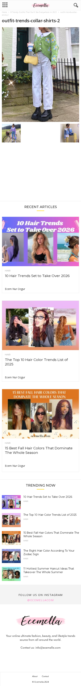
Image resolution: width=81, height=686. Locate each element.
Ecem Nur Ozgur (15, 289)
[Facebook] (28, 655)
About (34, 676)
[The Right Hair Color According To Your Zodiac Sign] (11, 556)
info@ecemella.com (48, 647)
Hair (8, 271)
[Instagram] (36, 655)
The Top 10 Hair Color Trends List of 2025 (49, 514)
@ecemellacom (40, 600)
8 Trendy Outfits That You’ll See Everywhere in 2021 (34, 12)
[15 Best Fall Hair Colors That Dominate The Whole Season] (40, 414)
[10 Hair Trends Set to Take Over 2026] (40, 241)
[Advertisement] (40, 173)
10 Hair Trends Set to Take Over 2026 (37, 276)
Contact (45, 676)
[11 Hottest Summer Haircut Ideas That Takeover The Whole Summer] (11, 574)
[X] (45, 655)
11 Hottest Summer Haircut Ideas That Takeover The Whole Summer (48, 570)
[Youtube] (53, 655)
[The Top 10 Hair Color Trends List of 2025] (40, 325)
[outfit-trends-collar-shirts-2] (40, 74)
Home (4, 12)
